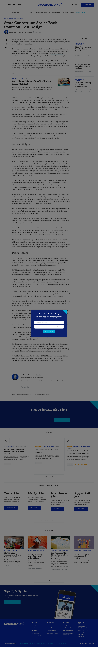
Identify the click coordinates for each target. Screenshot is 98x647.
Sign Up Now (49, 331)
